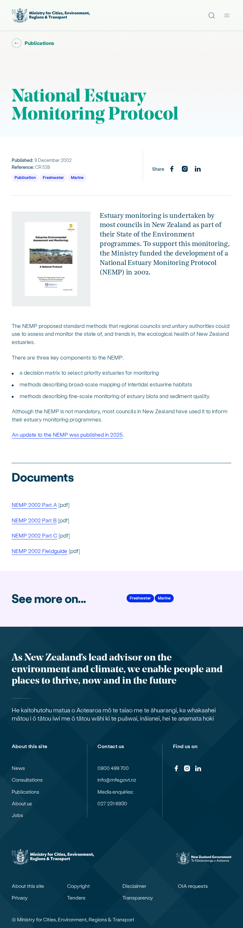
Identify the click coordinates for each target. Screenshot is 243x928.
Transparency (137, 897)
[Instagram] (185, 169)
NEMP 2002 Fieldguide (39, 551)
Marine (77, 177)
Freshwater (53, 177)
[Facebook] (172, 169)
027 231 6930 (112, 803)
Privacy (20, 897)
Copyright (78, 885)
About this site (28, 885)
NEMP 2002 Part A (34, 504)
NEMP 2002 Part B (34, 520)
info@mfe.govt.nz (116, 779)
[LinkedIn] (198, 169)
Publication (25, 177)
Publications (25, 791)
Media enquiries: (115, 791)
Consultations (27, 779)
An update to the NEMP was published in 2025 (67, 434)
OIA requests (193, 885)
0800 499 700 (113, 768)
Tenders (76, 897)
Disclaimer (134, 885)
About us (22, 803)
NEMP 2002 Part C (34, 535)
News (18, 768)
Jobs (17, 815)
